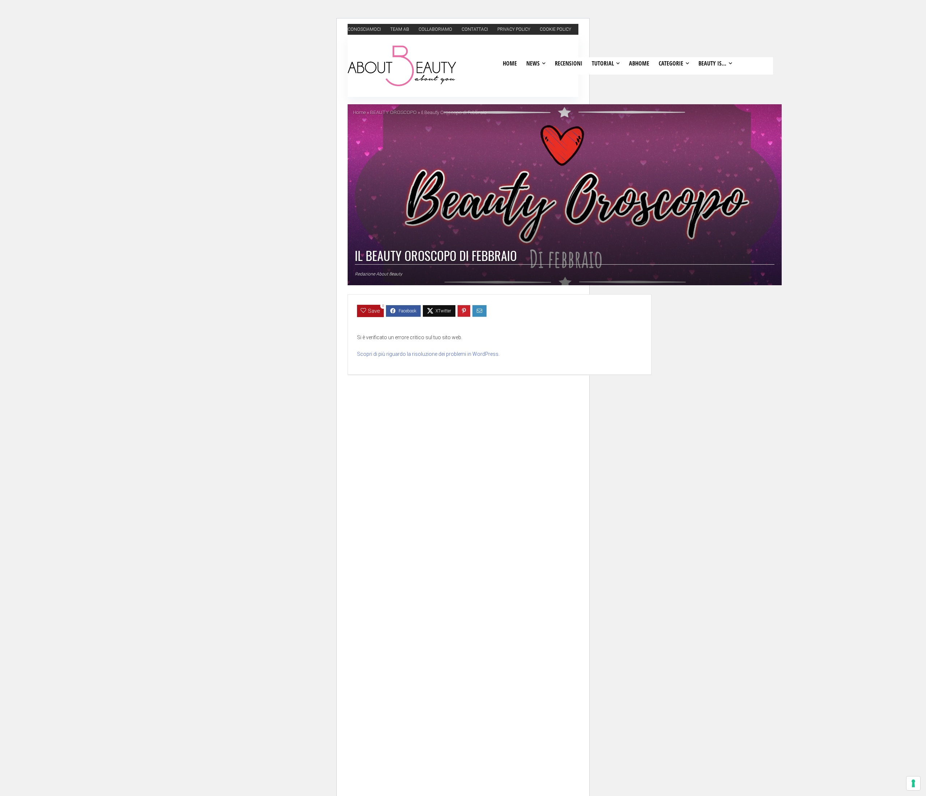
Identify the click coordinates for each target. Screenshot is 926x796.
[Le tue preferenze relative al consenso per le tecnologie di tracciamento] (913, 783)
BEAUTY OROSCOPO (393, 112)
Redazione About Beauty (378, 274)
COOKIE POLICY (555, 29)
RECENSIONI (568, 63)
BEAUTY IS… (712, 63)
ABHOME (639, 63)
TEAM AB (399, 29)
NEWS (533, 63)
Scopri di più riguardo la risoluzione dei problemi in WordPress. (428, 354)
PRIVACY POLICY (513, 29)
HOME (510, 63)
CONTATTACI (475, 29)
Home (359, 112)
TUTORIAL (603, 63)
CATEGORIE (671, 63)
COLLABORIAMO (435, 29)
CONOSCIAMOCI (364, 29)
